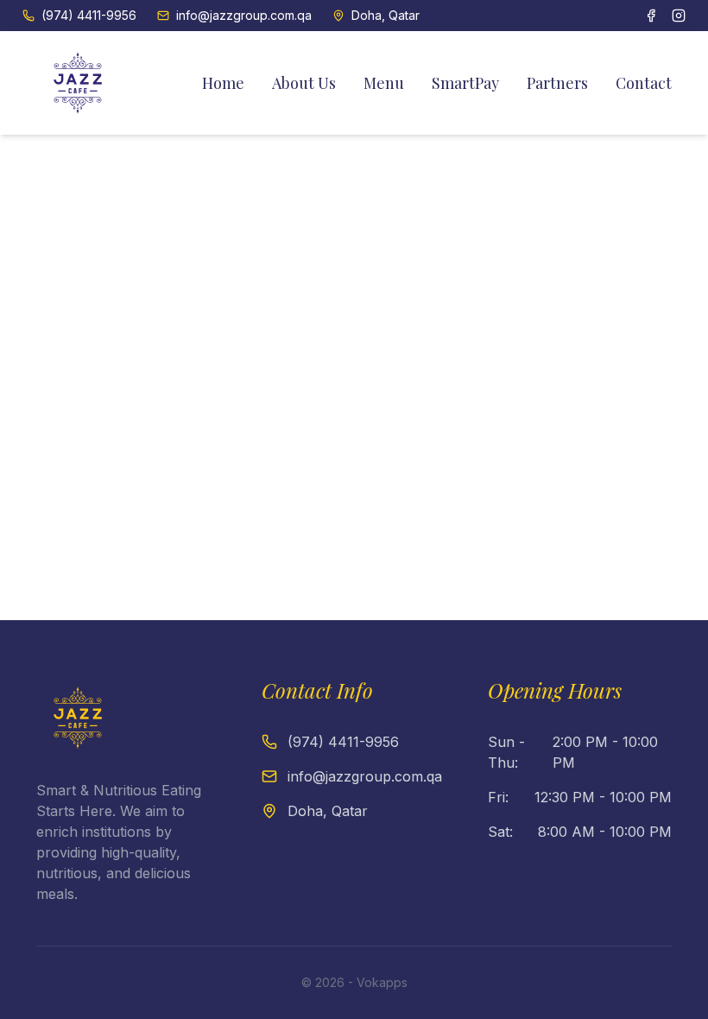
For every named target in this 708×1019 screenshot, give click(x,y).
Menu (383, 83)
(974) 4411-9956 (88, 15)
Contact (644, 83)
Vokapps (382, 982)
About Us (304, 83)
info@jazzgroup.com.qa (244, 15)
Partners (557, 83)
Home (223, 83)
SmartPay (465, 83)
